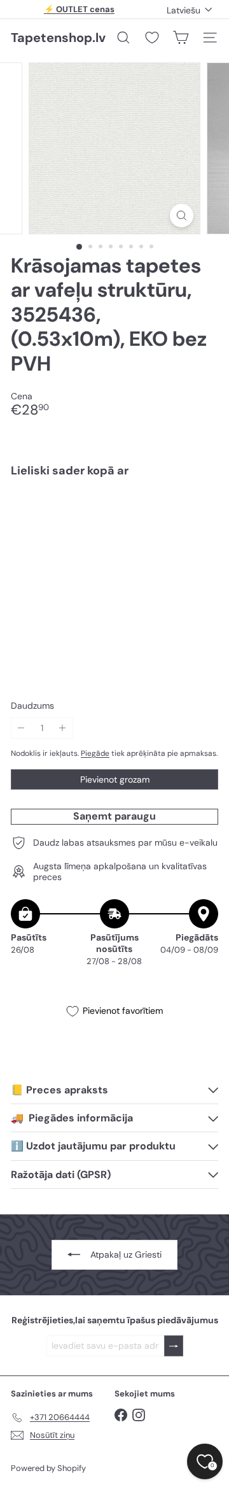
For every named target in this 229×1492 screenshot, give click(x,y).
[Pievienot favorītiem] (201, 514)
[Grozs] (180, 37)
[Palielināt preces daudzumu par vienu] (62, 728)
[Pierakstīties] (173, 1345)
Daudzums (32, 705)
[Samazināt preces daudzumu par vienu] (21, 728)
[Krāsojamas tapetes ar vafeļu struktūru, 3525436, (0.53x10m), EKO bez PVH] (114, 531)
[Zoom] (181, 215)
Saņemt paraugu (114, 816)
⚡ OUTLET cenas (79, 9)
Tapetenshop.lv (58, 37)
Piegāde (95, 753)
